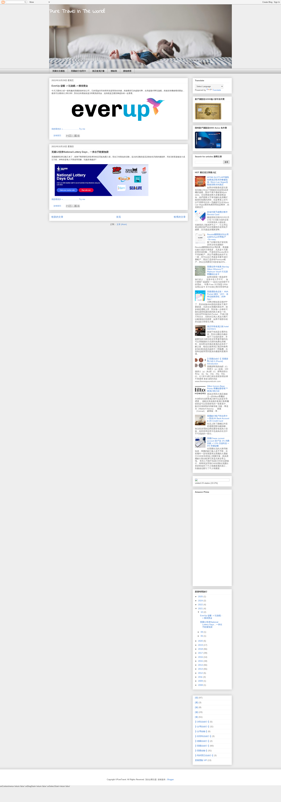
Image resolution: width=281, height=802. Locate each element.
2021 (200, 608)
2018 (200, 649)
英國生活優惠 (58, 71)
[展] (196, 702)
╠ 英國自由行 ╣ (202, 746)
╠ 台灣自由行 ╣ (202, 726)
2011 (200, 677)
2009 (200, 681)
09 (202, 632)
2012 (200, 673)
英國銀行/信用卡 (78, 71)
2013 (200, 669)
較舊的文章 (180, 217)
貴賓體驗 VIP (201, 760)
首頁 (118, 217)
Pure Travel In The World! (77, 11)
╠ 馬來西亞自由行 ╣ (204, 755)
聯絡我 (114, 71)
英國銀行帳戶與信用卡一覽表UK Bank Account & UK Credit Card (218, 418)
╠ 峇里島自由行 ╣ (203, 736)
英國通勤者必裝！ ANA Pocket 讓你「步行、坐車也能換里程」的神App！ (217, 295)
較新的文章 (57, 217)
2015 (200, 661)
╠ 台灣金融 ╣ (201, 731)
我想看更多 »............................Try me (68, 129)
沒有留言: (57, 135)
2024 (200, 600)
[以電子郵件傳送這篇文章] (67, 135)
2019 (200, 645)
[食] (196, 717)
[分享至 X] (72, 135)
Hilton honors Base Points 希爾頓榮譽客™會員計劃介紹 (217, 388)
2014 (200, 665)
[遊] (196, 712)
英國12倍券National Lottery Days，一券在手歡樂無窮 (80, 152)
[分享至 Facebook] (75, 135)
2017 (200, 653)
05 (202, 636)
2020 (200, 641)
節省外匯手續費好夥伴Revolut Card (217, 213)
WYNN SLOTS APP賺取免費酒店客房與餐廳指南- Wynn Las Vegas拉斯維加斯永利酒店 (218, 181)
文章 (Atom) (122, 224)
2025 (200, 596)
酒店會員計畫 (98, 71)
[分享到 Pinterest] (78, 135)
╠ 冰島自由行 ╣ (202, 721)
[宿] (196, 697)
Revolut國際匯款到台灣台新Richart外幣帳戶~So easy (217, 237)
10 (202, 612)
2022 (200, 604)
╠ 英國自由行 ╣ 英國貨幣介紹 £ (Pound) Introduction (217, 361)
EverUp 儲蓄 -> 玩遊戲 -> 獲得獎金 (70, 86)
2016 (200, 657)
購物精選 (127, 71)
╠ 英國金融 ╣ (201, 750)
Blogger (170, 779)
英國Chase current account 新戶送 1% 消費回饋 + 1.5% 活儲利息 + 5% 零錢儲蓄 (218, 442)
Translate (216, 90)
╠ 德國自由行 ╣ (202, 741)
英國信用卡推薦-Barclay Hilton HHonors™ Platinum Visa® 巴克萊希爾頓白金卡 (218, 270)
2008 (200, 685)
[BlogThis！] (70, 135)
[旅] (196, 707)
